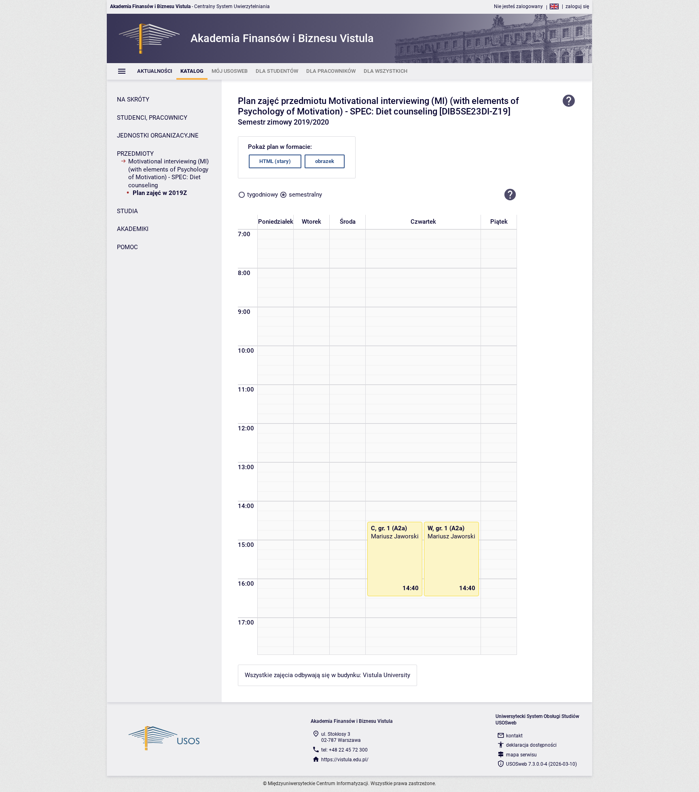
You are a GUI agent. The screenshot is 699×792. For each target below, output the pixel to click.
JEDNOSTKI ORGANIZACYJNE (158, 135)
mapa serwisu (521, 755)
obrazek (324, 161)
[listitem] (154, 71)
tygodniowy (262, 194)
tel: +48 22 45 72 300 (344, 750)
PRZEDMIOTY (135, 153)
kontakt (514, 736)
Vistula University (386, 675)
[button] (510, 195)
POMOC (127, 247)
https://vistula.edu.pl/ (345, 759)
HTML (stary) (275, 161)
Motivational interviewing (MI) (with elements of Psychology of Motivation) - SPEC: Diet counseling (168, 173)
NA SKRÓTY (133, 99)
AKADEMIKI (132, 229)
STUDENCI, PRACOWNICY (152, 117)
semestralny (305, 194)
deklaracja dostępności (531, 745)
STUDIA (127, 211)
